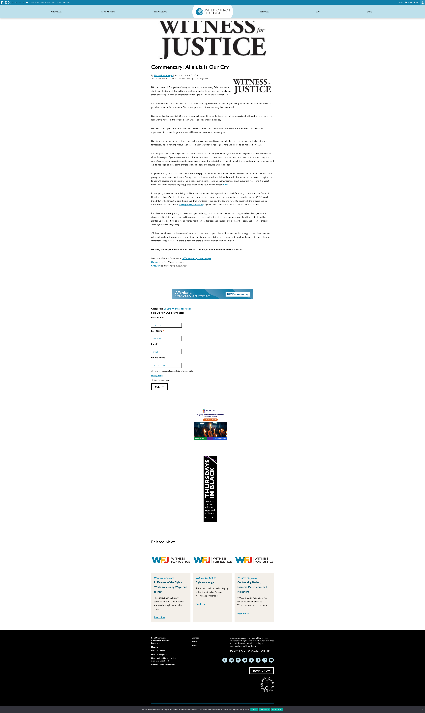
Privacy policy (277, 709)
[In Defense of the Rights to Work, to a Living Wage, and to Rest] (170, 560)
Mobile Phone (158, 357)
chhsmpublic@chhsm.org (191, 204)
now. (225, 184)
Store (53, 2)
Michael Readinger (163, 75)
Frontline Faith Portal (63, 2)
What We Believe (108, 12)
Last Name (157, 330)
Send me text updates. (161, 380)
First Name (157, 317)
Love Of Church (158, 650)
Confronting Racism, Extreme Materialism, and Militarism (252, 586)
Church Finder (34, 2)
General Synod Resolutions (163, 664)
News (194, 641)
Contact (47, 2)
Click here (156, 265)
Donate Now (411, 2)
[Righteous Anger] (212, 560)
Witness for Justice (181, 308)
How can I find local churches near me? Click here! (163, 659)
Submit (159, 386)
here (253, 645)
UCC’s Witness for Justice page (196, 258)
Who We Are (56, 12)
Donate (154, 261)
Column (167, 308)
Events (42, 2)
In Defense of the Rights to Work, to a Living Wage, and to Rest (170, 586)
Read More (159, 617)
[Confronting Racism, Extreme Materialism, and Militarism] (254, 560)
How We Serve (160, 12)
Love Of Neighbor (159, 654)
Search (401, 2)
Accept (254, 709)
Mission (154, 646)
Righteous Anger (205, 582)
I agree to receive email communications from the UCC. (173, 371)
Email (154, 344)
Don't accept (264, 709)
